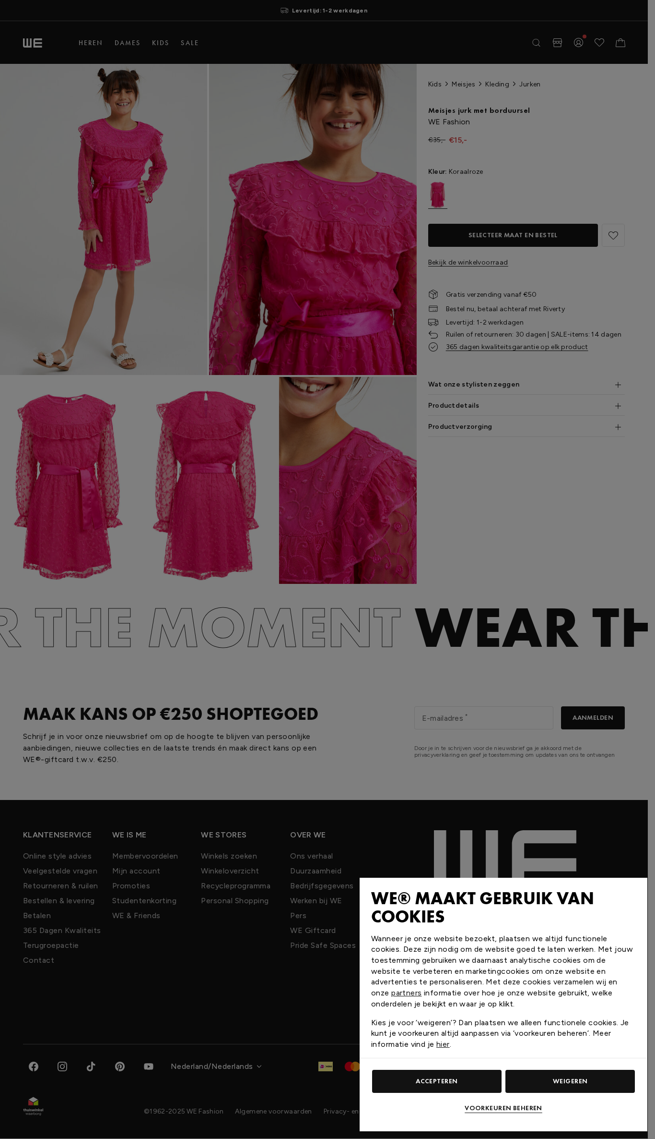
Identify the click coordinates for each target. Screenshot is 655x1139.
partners (406, 992)
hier (443, 1044)
